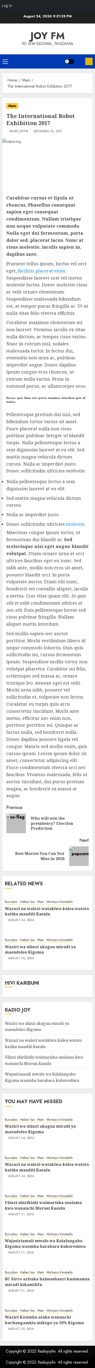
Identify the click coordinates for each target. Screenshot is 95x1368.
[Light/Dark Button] (69, 61)
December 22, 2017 (48, 131)
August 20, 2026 (21, 1329)
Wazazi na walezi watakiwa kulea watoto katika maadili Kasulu (47, 911)
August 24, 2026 (21, 920)
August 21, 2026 (21, 1214)
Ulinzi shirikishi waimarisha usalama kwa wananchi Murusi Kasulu (43, 1205)
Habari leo (27, 902)
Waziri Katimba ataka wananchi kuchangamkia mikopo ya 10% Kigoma (44, 1319)
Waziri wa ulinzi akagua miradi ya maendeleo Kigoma (40, 949)
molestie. (75, 524)
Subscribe (89, 61)
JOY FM (47, 36)
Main (12, 105)
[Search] (80, 61)
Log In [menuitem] (7, 5)
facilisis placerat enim (41, 271)
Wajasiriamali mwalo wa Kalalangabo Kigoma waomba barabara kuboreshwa (45, 1243)
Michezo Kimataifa (60, 902)
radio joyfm (19, 131)
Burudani (11, 902)
